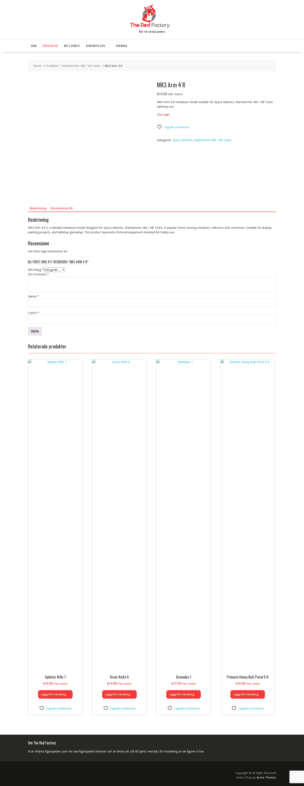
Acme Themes (266, 777)
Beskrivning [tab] (38, 208)
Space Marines (182, 140)
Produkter (50, 45)
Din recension (38, 274)
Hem (33, 45)
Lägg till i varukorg (53, 694)
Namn (33, 296)
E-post (33, 313)
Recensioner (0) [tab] (62, 208)
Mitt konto (72, 45)
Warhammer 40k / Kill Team (212, 140)
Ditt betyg (36, 270)
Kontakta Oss (95, 45)
